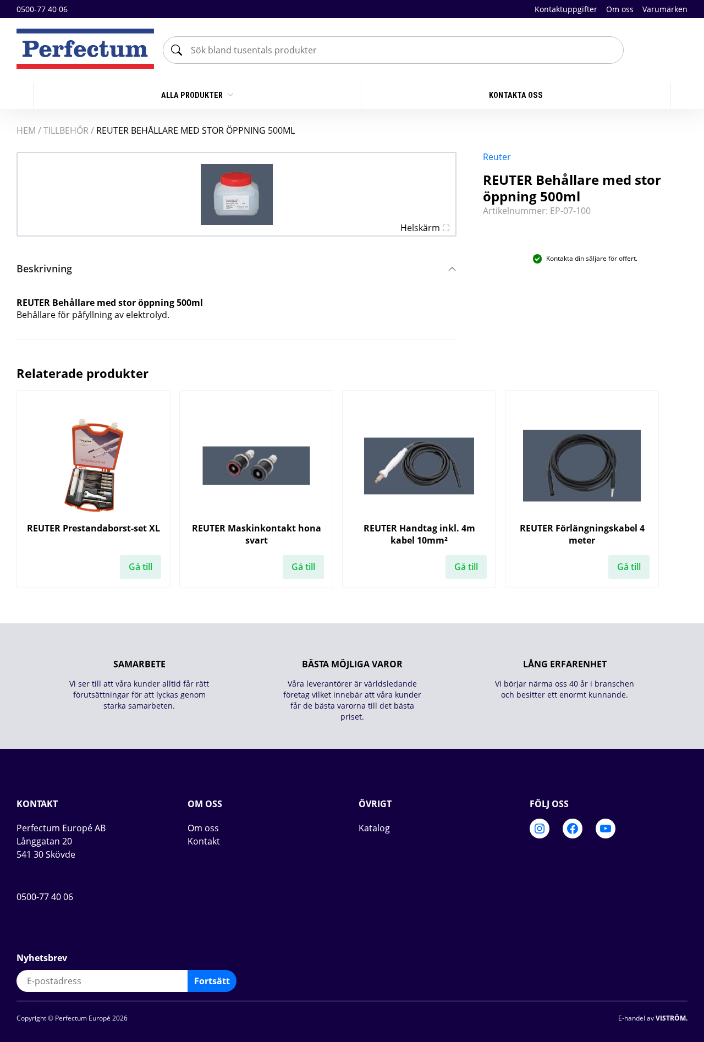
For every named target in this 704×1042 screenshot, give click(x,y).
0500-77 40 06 (42, 9)
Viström (671, 1018)
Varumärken (665, 9)
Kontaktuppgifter (566, 9)
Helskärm (420, 228)
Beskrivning (44, 268)
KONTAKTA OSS (516, 95)
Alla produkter (192, 95)
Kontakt (204, 841)
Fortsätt (212, 981)
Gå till (140, 567)
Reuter (497, 157)
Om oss (620, 9)
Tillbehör (66, 130)
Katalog (374, 828)
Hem (26, 130)
